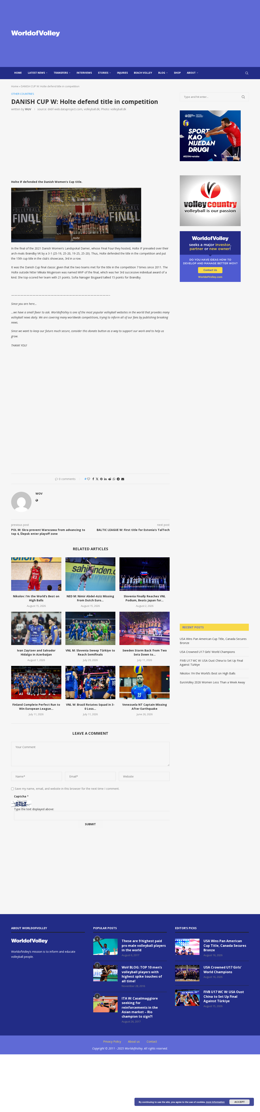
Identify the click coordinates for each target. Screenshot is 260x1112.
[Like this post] (88, 479)
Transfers (61, 72)
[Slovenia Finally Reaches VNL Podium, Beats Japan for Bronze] (144, 574)
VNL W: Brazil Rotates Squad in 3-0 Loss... (90, 707)
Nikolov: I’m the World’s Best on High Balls (36, 598)
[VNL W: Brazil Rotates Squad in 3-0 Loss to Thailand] (90, 682)
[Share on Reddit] (109, 479)
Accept (239, 1102)
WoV (28, 109)
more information (215, 1101)
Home (18, 72)
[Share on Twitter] (97, 479)
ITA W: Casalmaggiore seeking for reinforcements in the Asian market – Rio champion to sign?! (140, 1007)
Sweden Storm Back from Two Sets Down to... (144, 652)
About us (134, 1041)
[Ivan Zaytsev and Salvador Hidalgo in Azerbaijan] (36, 628)
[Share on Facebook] (93, 479)
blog (161, 72)
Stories (103, 72)
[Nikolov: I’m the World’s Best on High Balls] (36, 574)
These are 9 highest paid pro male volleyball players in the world (144, 945)
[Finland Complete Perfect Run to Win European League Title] (36, 682)
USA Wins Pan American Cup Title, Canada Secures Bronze (225, 945)
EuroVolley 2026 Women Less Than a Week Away (212, 682)
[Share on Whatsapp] (114, 479)
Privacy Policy (112, 1041)
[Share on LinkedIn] (105, 479)
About (191, 72)
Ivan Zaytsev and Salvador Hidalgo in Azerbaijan (36, 652)
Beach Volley (143, 72)
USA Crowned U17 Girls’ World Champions (207, 652)
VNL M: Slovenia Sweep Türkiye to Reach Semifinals (90, 652)
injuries (122, 72)
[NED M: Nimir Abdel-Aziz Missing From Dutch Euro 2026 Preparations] (90, 574)
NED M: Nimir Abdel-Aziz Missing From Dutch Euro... (90, 598)
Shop (177, 72)
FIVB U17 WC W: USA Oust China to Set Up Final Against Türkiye (224, 996)
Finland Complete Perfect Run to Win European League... (36, 707)
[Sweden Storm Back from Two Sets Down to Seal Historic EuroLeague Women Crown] (144, 628)
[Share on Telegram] (118, 479)
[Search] (247, 73)
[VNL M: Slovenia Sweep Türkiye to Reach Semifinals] (90, 628)
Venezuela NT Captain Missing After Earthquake (144, 707)
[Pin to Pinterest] (101, 479)
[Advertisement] (170, 33)
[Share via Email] (122, 479)
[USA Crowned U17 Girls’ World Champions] (187, 973)
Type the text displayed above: (34, 809)
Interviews (84, 72)
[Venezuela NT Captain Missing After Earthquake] (144, 682)
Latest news (36, 72)
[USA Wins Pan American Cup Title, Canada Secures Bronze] (187, 947)
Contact (152, 1041)
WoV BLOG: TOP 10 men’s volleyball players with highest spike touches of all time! (142, 974)
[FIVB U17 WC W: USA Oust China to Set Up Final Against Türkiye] (187, 998)
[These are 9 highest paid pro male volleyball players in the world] (105, 947)
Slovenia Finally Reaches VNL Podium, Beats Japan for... (145, 598)
